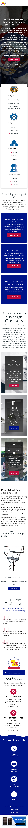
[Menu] (26, 3)
